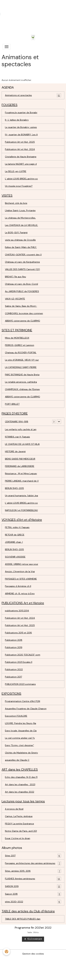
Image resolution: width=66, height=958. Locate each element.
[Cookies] (6, 951)
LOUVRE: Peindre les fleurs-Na (20, 723)
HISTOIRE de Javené (15, 451)
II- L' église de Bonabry (17, 119)
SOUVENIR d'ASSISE (15, 556)
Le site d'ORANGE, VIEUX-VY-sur (22, 359)
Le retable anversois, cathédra (21, 381)
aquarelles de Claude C (17, 760)
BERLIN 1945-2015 (14, 488)
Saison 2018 (32, 894)
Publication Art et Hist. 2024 (20, 149)
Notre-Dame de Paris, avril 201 (21, 831)
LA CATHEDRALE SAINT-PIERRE (21, 367)
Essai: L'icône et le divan (17, 838)
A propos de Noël (14, 808)
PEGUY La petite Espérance (19, 823)
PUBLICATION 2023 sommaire (20, 684)
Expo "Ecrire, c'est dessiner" (19, 745)
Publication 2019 (13, 647)
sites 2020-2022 (32, 901)
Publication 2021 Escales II (18, 662)
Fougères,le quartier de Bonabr (21, 112)
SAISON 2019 (32, 886)
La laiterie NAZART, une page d (21, 164)
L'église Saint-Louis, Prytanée (20, 210)
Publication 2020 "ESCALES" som (22, 654)
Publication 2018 (13, 640)
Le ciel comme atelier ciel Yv (20, 738)
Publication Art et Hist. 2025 (20, 141)
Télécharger (34, 939)
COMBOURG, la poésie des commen (24, 313)
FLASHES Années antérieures (32, 878)
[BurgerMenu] (7, 46)
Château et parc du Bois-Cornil (21, 284)
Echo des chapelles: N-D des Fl (21, 777)
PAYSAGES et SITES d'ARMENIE (21, 578)
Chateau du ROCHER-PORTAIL (20, 352)
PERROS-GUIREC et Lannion (19, 345)
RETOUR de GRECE (14, 534)
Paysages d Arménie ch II (18, 586)
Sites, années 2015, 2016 (32, 871)
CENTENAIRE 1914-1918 (16, 421)
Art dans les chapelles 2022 (19, 791)
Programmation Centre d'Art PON (22, 701)
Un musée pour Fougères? (19, 186)
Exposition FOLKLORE (16, 715)
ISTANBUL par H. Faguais (17, 436)
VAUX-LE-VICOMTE (15, 298)
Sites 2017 (32, 855)
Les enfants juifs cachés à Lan (20, 429)
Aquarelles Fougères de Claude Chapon (25, 708)
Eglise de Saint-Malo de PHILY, (21, 247)
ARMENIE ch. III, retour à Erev (20, 593)
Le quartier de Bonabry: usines (21, 127)
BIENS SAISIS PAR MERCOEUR (20, 458)
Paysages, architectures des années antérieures (32, 863)
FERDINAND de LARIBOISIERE (19, 466)
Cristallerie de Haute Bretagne (20, 156)
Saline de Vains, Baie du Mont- (21, 306)
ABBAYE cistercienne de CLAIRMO (22, 320)
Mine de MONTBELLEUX (17, 337)
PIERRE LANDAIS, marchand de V (22, 480)
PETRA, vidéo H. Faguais (17, 527)
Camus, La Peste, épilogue (19, 816)
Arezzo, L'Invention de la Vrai (20, 571)
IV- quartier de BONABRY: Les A (21, 134)
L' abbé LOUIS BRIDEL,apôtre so (21, 178)
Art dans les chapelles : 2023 (20, 784)
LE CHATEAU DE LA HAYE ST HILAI (22, 444)
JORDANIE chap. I (14, 542)
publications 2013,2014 (17, 610)
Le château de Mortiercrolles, (20, 217)
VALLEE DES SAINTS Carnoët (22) (22, 269)
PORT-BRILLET (12, 404)
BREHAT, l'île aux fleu (15, 276)
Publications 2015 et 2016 (18, 632)
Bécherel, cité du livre (16, 203)
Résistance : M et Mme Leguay (21, 473)
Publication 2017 (13, 676)
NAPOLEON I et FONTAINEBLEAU (21, 510)
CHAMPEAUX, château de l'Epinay (22, 389)
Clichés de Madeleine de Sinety (21, 752)
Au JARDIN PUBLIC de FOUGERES (22, 291)
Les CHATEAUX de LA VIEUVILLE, (21, 225)
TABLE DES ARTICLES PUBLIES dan (22, 918)
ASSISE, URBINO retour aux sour (21, 564)
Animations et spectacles (32, 95)
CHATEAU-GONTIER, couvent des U (23, 254)
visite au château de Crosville (20, 239)
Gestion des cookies (33, 953)
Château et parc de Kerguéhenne (22, 261)
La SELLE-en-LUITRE (15, 171)
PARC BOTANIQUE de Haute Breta (22, 374)
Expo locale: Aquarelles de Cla (21, 730)
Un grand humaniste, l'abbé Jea (21, 495)
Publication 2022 (14, 669)
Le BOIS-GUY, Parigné (16, 232)
